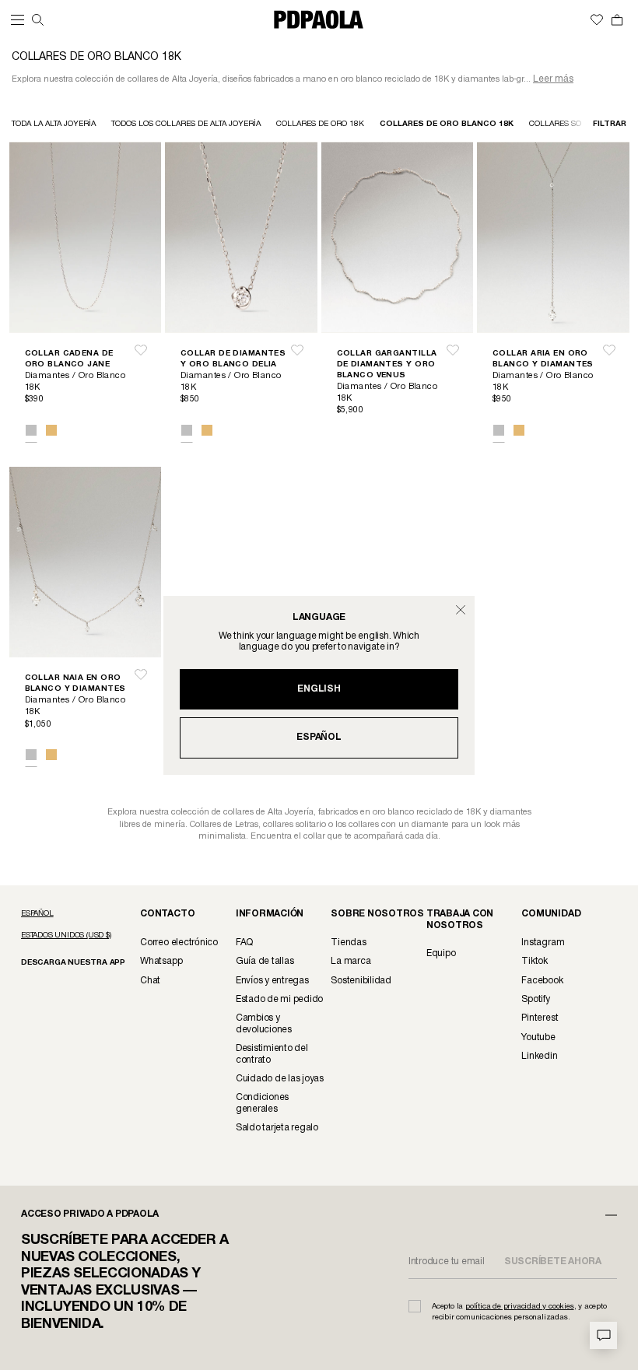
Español (318, 737)
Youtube (538, 1037)
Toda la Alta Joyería (54, 124)
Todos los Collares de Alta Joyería (186, 124)
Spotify (535, 999)
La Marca (350, 961)
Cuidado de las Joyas (280, 1078)
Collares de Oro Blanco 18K (447, 124)
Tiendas (348, 942)
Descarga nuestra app (73, 962)
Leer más (553, 79)
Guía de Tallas (265, 961)
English (318, 689)
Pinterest (539, 1018)
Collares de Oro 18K (320, 124)
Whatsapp (161, 961)
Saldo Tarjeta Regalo (277, 1127)
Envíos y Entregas (272, 980)
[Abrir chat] (603, 1335)
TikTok (534, 961)
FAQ (244, 942)
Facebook (542, 980)
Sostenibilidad (361, 980)
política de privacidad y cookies (519, 1306)
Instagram (542, 942)
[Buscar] (38, 20)
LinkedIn (539, 1056)
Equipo (441, 953)
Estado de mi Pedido (279, 999)
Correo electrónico (179, 942)
